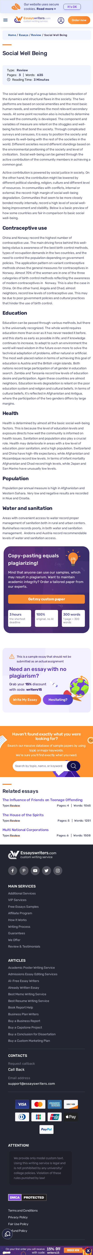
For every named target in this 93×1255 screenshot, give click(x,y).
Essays (23, 35)
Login (61, 20)
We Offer (14, 940)
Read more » (46, 9)
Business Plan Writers (23, 1014)
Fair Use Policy (18, 1224)
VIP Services (17, 900)
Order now (79, 20)
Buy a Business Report (24, 1021)
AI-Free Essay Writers (23, 981)
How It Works (17, 920)
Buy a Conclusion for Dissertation (32, 1034)
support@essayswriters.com (31, 1084)
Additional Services (22, 893)
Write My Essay (25, 700)
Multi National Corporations (25, 830)
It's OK (72, 7)
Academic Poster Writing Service (31, 968)
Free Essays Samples (23, 907)
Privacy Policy (18, 1217)
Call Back (16, 1069)
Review (36, 35)
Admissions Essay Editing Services (32, 974)
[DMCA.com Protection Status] (27, 1200)
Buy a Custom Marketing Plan (29, 1041)
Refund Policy (17, 1231)
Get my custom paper (46, 599)
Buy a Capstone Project (25, 1027)
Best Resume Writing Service (28, 1001)
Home (12, 35)
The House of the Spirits (23, 815)
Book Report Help (20, 1007)
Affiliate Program (20, 913)
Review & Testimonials (24, 946)
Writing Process (19, 927)
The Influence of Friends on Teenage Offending (42, 800)
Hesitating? (58, 700)
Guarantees (16, 933)
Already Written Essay (23, 988)
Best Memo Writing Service (27, 994)
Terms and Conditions (22, 1210)
